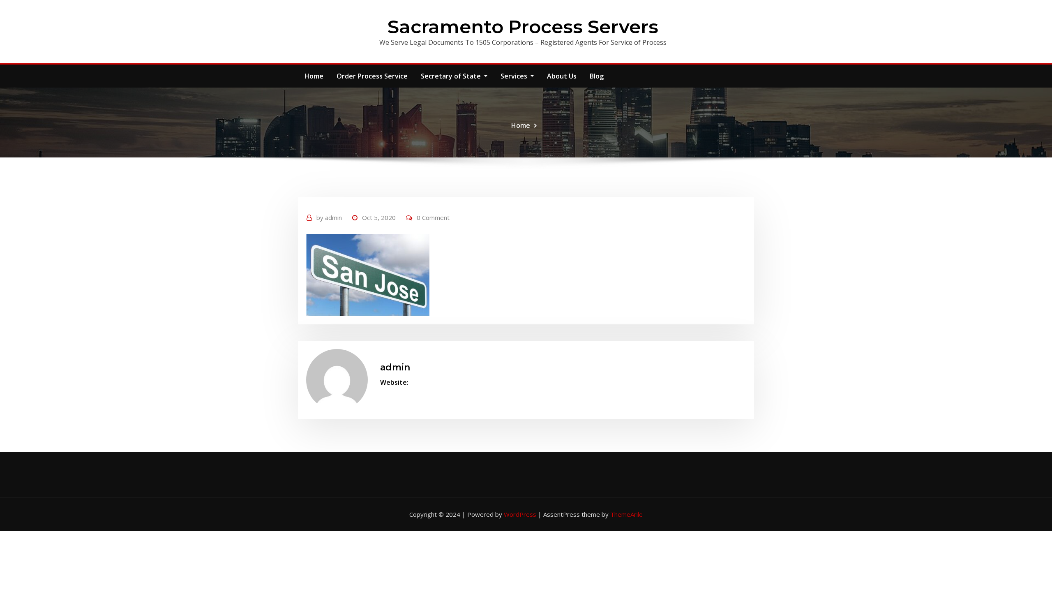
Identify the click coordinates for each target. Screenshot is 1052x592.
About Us (562, 76)
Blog (597, 76)
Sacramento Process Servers (523, 26)
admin (329, 217)
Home (314, 76)
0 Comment (433, 217)
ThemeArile (626, 514)
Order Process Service (372, 76)
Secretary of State (451, 76)
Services (515, 76)
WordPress (520, 514)
